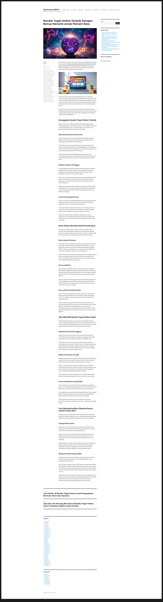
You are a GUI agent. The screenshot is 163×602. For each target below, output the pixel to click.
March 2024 (46, 560)
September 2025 (47, 535)
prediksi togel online (114, 9)
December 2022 (47, 565)
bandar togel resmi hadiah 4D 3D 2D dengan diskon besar (48, 82)
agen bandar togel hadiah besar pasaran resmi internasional (48, 72)
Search (102, 21)
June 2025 (46, 539)
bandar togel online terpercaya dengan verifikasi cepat (49, 75)
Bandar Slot (88, 9)
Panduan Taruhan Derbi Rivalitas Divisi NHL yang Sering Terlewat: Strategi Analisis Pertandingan (110, 46)
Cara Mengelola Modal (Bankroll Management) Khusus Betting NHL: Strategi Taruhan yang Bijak (111, 42)
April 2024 (46, 558)
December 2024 (47, 548)
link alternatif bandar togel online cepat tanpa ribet (48, 91)
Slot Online (73, 9)
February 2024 (47, 561)
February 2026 (47, 529)
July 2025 (46, 538)
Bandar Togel (65, 9)
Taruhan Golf (104, 9)
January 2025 (47, 546)
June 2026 (46, 523)
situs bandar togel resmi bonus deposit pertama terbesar (48, 100)
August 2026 (46, 521)
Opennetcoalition (51, 9)
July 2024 (46, 554)
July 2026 (46, 522)
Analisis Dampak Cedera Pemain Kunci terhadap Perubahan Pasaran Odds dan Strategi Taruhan (109, 38)
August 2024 (46, 553)
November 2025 (47, 533)
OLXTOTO (53, 592)
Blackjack (80, 9)
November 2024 (47, 549)
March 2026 (46, 527)
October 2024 (47, 550)
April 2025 (46, 542)
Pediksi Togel (47, 578)
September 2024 (47, 552)
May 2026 (46, 525)
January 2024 (47, 562)
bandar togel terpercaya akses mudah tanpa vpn (48, 84)
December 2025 (47, 531)
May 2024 (46, 557)
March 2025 (46, 543)
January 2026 (47, 530)
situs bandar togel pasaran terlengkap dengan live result (49, 98)
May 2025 (46, 541)
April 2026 (46, 526)
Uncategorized (47, 583)
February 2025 (47, 545)
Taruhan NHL (96, 9)
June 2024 (46, 556)
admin (44, 65)
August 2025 (46, 537)
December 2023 (47, 564)
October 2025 (47, 534)
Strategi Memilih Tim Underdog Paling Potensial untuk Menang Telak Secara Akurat (109, 34)
